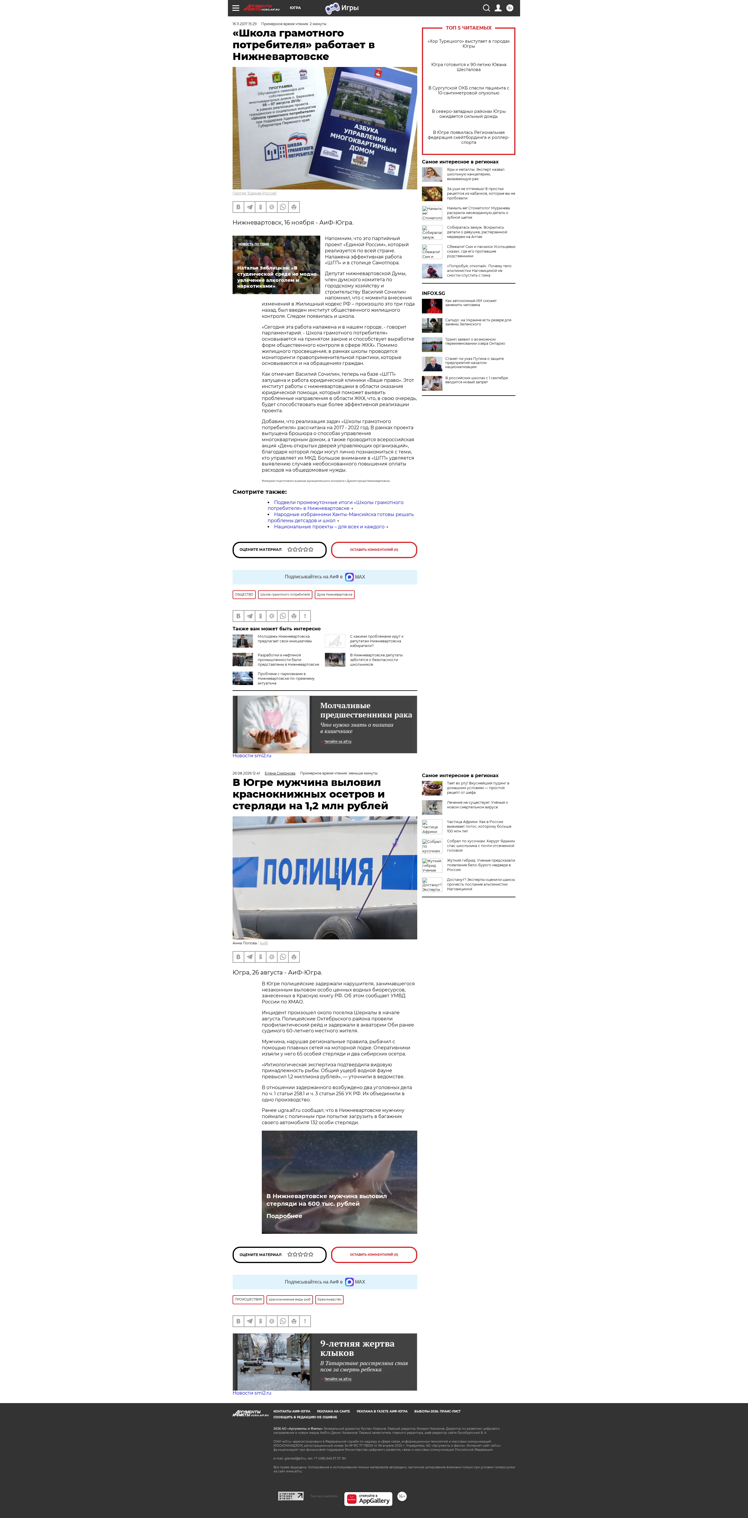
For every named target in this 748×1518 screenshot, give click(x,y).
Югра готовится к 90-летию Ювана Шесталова (468, 67)
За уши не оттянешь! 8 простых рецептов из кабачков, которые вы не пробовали (481, 193)
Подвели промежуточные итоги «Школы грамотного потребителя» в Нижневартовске (336, 505)
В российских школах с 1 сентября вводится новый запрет (476, 380)
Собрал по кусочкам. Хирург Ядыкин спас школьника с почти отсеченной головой (481, 846)
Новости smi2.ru (252, 755)
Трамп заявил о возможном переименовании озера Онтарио (475, 341)
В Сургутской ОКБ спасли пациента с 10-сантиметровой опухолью (468, 91)
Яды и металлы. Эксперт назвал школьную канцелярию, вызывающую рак (476, 174)
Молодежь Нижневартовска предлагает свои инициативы (285, 638)
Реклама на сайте (333, 1411)
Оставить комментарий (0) (374, 550)
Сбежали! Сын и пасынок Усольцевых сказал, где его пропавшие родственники (481, 251)
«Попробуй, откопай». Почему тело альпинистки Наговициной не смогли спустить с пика (479, 270)
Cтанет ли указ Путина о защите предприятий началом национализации (474, 363)
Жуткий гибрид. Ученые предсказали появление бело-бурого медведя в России (481, 865)
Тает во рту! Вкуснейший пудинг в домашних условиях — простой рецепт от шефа (478, 788)
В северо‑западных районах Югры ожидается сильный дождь (469, 114)
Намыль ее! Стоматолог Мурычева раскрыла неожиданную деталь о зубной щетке (478, 213)
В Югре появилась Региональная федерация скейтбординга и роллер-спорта (469, 137)
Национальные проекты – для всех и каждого (329, 526)
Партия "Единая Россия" (255, 193)
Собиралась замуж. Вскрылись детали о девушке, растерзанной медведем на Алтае (477, 232)
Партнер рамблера (324, 1496)
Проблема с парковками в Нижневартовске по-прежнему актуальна (286, 678)
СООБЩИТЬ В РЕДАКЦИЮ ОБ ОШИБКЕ (305, 1417)
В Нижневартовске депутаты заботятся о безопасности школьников (376, 660)
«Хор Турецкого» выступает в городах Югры (469, 44)
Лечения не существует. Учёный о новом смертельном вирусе (477, 804)
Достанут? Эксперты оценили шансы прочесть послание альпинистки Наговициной (481, 884)
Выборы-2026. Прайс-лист (437, 1411)
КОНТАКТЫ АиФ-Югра (291, 1411)
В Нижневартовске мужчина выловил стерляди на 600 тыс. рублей (326, 1200)
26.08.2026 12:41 (246, 773)
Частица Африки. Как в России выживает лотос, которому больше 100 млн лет (479, 826)
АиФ (264, 943)
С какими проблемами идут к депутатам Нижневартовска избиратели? (377, 641)
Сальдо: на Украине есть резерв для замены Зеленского (478, 322)
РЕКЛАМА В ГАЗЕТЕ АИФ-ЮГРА (382, 1411)
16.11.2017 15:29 (245, 24)
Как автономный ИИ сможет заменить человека (471, 303)
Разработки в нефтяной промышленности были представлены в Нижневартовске (288, 660)
